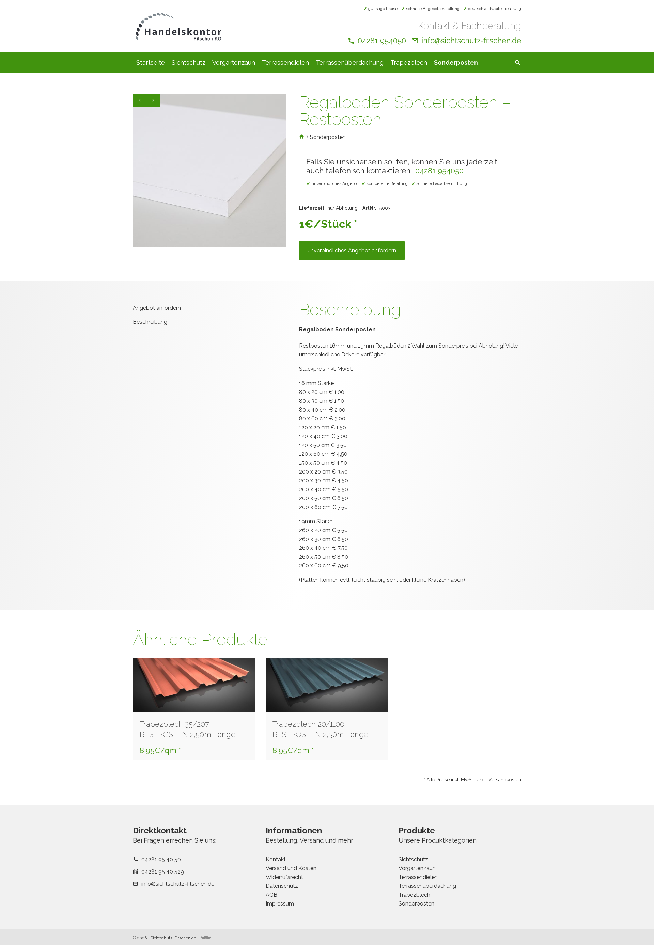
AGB (271, 895)
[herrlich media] (206, 937)
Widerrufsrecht (284, 877)
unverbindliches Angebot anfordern (352, 250)
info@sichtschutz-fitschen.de (471, 40)
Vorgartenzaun (233, 62)
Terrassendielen (285, 62)
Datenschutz (282, 886)
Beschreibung (150, 322)
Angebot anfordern (157, 308)
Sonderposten (456, 62)
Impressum (280, 903)
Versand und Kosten (291, 868)
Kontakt (276, 859)
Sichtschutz (188, 62)
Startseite (150, 62)
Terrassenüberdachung (350, 62)
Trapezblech (408, 62)
